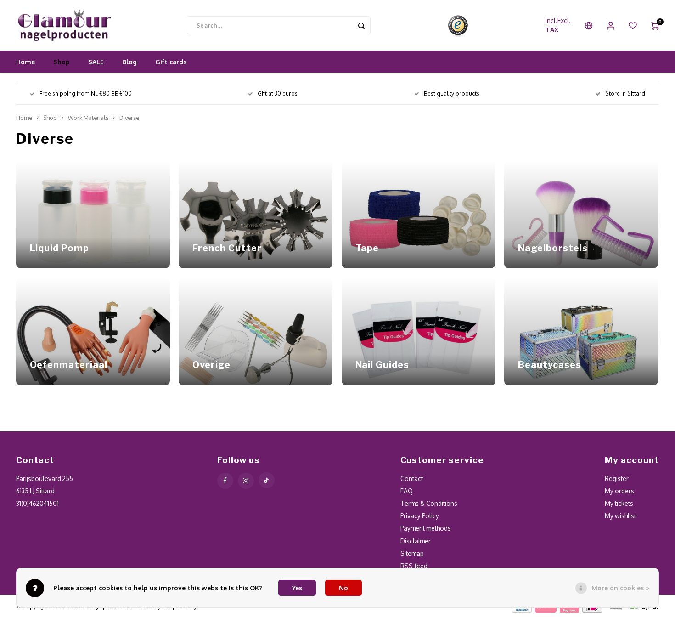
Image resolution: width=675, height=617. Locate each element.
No (343, 588)
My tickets (619, 503)
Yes (297, 588)
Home (25, 62)
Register (617, 478)
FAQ (406, 491)
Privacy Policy (419, 516)
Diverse (129, 117)
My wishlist (620, 516)
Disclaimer (415, 541)
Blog (129, 62)
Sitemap (412, 553)
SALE (96, 62)
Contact (411, 478)
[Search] (361, 25)
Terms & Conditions (428, 503)
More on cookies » (620, 588)
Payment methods (425, 528)
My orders (619, 491)
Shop (61, 62)
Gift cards (170, 62)
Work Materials (88, 117)
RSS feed (414, 566)
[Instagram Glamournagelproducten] (246, 481)
